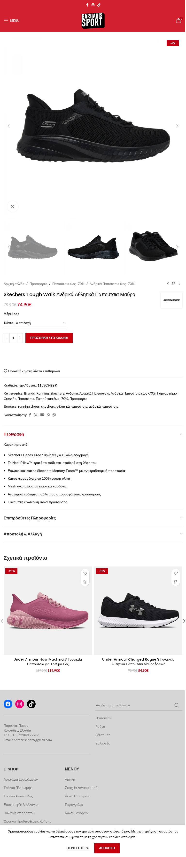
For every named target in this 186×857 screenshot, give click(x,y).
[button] (8, 126)
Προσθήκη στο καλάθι (49, 338)
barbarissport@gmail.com (33, 740)
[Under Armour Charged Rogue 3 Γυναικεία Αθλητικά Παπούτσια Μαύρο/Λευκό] (138, 610)
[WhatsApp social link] (48, 415)
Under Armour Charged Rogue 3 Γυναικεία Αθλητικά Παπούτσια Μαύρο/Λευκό (138, 662)
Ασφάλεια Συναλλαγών (21, 779)
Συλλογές (102, 743)
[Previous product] (168, 284)
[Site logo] (92, 20)
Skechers (57, 393)
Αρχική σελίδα (14, 284)
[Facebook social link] (87, 5)
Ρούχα (100, 726)
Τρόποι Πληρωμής (18, 787)
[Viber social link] (54, 415)
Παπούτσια (25, 398)
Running (42, 393)
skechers (48, 406)
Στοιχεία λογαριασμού (81, 787)
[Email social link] (42, 415)
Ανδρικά (72, 393)
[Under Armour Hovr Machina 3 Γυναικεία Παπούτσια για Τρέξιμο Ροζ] (48, 610)
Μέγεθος (10, 314)
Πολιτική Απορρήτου (19, 813)
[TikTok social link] (99, 5)
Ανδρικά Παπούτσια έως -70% (112, 284)
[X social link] (36, 415)
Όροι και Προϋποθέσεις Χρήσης (27, 821)
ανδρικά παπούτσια (103, 406)
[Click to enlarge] (12, 206)
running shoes (29, 406)
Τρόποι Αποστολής (18, 796)
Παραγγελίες (74, 804)
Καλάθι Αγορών (76, 813)
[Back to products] (174, 284)
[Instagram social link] (93, 5)
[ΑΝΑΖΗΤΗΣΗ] (176, 705)
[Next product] (179, 284)
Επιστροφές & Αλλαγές (21, 804)
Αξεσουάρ (102, 735)
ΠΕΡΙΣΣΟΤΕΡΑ (78, 848)
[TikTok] (31, 704)
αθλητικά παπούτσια (71, 406)
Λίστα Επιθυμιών (77, 796)
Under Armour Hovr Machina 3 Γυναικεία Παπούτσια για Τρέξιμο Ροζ (48, 662)
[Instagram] (19, 704)
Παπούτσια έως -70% (68, 284)
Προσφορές (38, 284)
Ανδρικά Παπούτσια (94, 393)
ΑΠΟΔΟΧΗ (107, 848)
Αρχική (70, 779)
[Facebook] (8, 704)
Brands (29, 393)
